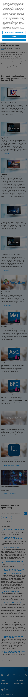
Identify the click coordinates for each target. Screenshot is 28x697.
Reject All (14, 36)
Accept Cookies (14, 40)
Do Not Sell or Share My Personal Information (14, 32)
